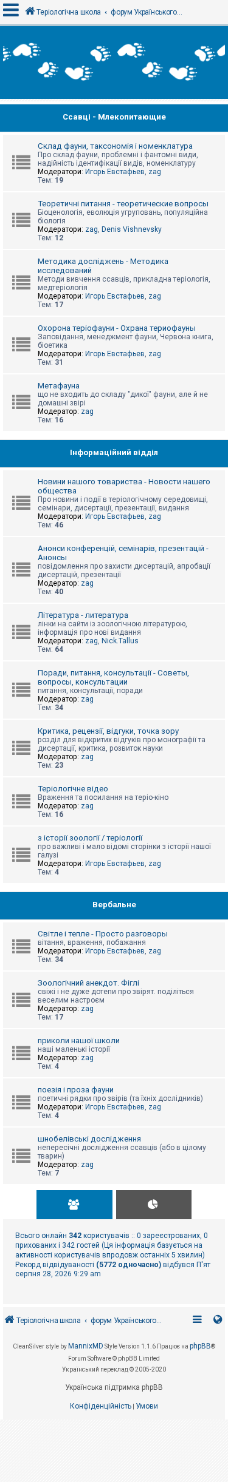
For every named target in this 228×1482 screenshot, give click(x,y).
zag (154, 171)
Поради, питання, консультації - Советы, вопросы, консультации (113, 677)
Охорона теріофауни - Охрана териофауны (117, 328)
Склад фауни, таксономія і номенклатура (115, 146)
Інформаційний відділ (114, 452)
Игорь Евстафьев (115, 171)
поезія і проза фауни (76, 1089)
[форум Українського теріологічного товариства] (114, 62)
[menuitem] (100, 1406)
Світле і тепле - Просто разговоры (103, 933)
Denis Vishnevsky (132, 229)
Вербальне (114, 904)
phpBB (200, 1346)
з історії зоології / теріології (90, 837)
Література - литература (83, 615)
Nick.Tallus (120, 641)
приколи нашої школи (79, 1040)
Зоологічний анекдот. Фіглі (88, 982)
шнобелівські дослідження (89, 1138)
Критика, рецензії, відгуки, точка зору (108, 731)
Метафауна (59, 385)
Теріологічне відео (73, 788)
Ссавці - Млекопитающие (114, 116)
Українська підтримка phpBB (114, 1387)
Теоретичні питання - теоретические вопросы (123, 203)
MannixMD (85, 1346)
